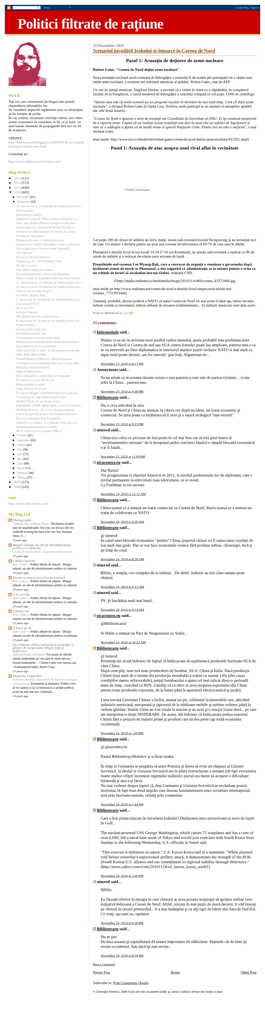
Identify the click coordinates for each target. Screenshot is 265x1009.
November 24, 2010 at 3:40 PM (122, 876)
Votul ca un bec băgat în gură (34, 291)
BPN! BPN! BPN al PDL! (31, 354)
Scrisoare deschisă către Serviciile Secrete (38, 679)
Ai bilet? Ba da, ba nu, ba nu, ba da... (38, 401)
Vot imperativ (24, 252)
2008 (18, 487)
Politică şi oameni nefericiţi (32, 367)
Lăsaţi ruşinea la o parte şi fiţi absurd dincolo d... (45, 227)
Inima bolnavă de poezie (31, 388)
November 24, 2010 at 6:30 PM (122, 923)
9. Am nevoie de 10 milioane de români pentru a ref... (48, 299)
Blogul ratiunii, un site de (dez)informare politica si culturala (42, 546)
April (20, 463)
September (24, 440)
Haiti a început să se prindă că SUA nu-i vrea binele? (48, 278)
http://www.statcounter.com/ (28, 503)
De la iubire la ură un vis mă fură (36, 346)
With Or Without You (29, 371)
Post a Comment (104, 964)
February (23, 473)
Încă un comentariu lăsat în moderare (38, 418)
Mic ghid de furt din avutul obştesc (37, 316)
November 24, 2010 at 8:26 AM (122, 522)
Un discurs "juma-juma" (30, 235)
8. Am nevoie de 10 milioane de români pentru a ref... (48, 320)
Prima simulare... (26, 324)
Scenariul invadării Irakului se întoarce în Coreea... (47, 231)
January (22, 477)
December (23, 197)
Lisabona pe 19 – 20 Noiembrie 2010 (39, 261)
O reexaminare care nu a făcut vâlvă (38, 337)
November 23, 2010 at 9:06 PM (122, 391)
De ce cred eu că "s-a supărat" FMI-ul (39, 430)
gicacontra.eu (108, 462)
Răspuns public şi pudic (30, 384)
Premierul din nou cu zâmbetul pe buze (40, 240)
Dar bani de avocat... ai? (31, 333)
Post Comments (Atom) (131, 983)
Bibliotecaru (108, 397)
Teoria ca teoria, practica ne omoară (39, 577)
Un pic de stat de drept (27, 551)
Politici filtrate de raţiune (90, 24)
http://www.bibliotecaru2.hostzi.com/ (35, 161)
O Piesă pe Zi (22, 628)
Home (175, 972)
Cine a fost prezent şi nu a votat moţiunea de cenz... (47, 414)
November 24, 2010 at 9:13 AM (122, 587)
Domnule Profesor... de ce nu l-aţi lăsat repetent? (45, 409)
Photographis (22, 520)
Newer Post (101, 972)
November (24, 201)
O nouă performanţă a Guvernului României (43, 274)
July (20, 449)
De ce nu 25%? (25, 307)
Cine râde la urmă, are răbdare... (35, 269)
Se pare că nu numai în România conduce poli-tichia (48, 244)
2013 (18, 178)
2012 (18, 183)
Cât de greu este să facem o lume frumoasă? (43, 248)
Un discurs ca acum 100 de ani (35, 380)
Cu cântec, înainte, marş (30, 295)
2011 (18, 187)
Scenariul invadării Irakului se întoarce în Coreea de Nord (154, 51)
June (20, 454)
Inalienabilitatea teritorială (29, 654)
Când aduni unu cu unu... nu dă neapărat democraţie (48, 350)
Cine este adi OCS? (28, 303)
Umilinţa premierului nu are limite (36, 426)
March (21, 468)
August (22, 445)
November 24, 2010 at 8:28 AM (122, 559)
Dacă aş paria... (25, 210)
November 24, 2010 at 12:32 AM (123, 494)
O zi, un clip (21, 594)
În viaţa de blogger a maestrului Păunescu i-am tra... (47, 392)
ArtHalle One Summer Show (31, 523)
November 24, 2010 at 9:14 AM (122, 610)
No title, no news (26, 265)
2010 (18, 192)
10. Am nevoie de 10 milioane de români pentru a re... (49, 286)
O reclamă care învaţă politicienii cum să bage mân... (48, 363)
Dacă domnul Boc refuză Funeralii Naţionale (43, 375)
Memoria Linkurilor (27, 676)
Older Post (248, 972)
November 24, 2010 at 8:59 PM (122, 956)
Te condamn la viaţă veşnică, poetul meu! (41, 397)
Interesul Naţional (27, 312)
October (22, 435)
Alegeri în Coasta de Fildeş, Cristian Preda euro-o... (47, 218)
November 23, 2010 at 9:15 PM (122, 424)
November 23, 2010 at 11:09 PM (123, 456)
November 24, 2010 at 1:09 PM (122, 733)
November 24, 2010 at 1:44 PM (122, 804)
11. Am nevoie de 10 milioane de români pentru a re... (49, 282)
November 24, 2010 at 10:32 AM (123, 642)
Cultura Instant (24, 561)
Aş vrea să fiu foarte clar (31, 329)
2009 (18, 482)
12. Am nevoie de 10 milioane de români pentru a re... (49, 206)
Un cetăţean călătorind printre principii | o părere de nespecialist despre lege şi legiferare (43, 648)
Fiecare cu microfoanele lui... (34, 257)
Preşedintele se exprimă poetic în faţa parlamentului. (48, 341)
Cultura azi (21, 611)
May (20, 459)
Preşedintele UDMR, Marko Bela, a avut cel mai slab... (49, 405)
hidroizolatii (108, 332)
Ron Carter (20, 564)
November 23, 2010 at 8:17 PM (122, 364)
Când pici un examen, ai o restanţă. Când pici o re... (47, 422)
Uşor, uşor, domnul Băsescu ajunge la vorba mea (45, 223)
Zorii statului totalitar (29, 214)
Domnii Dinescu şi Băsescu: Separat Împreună (44, 358)
